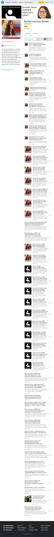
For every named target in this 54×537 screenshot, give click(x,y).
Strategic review (33, 530)
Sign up (41, 2)
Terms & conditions (46, 525)
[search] (37, 39)
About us (20, 525)
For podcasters (8, 526)
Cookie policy (44, 530)
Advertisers (15, 2)
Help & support (29, 2)
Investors (31, 528)
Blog (30, 525)
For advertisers (8, 528)
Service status (21, 530)
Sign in (47, 2)
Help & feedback (22, 528)
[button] (51, 2)
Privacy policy (44, 528)
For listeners (7, 530)
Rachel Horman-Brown (36, 21)
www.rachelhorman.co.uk (8, 69)
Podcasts (8, 2)
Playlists (35, 33)
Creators (21, 2)
